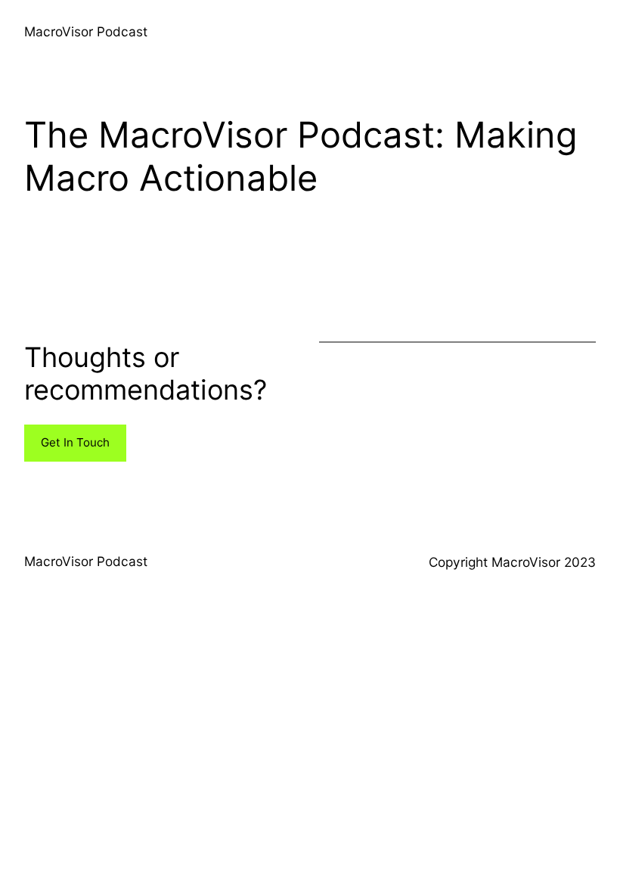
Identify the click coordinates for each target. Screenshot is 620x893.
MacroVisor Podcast (85, 31)
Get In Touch (75, 442)
